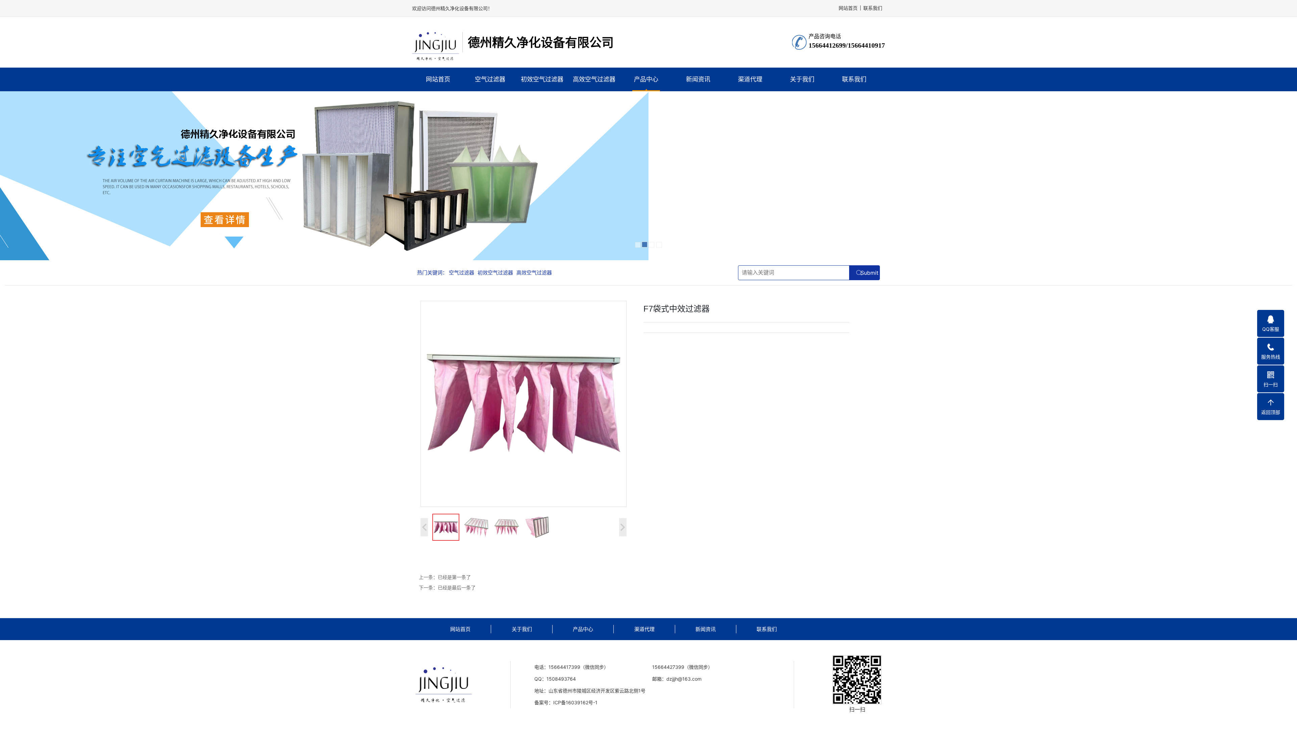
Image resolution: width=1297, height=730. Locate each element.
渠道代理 (750, 79)
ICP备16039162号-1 (575, 702)
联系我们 (872, 7)
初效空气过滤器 (542, 79)
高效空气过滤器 (594, 79)
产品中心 (646, 79)
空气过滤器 (490, 79)
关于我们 (802, 79)
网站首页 (438, 79)
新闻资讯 (698, 79)
